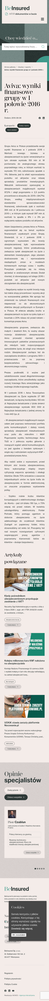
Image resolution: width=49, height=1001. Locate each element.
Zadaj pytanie (12, 790)
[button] (43, 47)
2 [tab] (37, 868)
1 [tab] (35, 868)
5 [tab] (44, 868)
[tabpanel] (24, 832)
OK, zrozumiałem (18, 935)
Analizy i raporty (24, 67)
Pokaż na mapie (11, 941)
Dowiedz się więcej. (22, 928)
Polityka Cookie (10, 984)
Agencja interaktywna (27, 995)
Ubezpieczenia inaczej (12, 619)
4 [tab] (41, 868)
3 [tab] (39, 868)
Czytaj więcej (11, 625)
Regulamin (8, 973)
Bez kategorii (10, 681)
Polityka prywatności (12, 979)
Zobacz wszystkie (14, 797)
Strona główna (10, 67)
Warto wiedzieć (12, 130)
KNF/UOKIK (9, 743)
